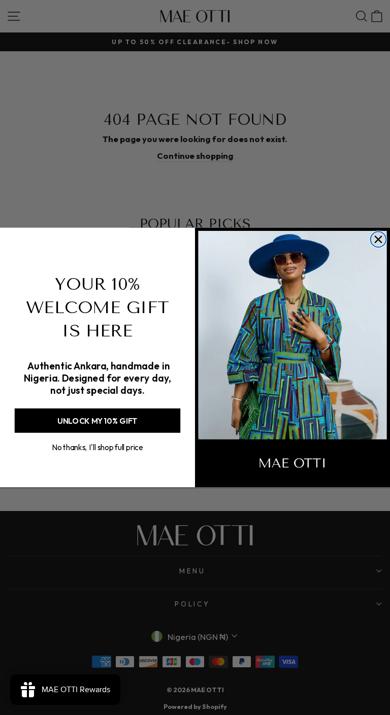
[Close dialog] (378, 239)
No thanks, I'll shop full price (97, 447)
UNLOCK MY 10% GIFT (97, 420)
